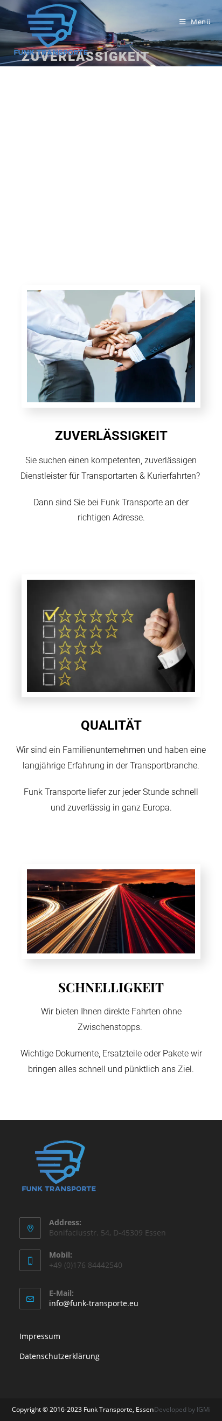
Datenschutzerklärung (60, 1356)
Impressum (39, 1336)
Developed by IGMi (182, 1409)
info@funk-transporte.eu (93, 1303)
